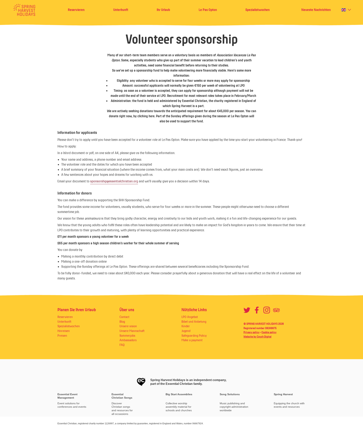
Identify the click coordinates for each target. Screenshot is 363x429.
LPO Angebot (190, 317)
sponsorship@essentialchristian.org (114, 181)
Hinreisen (63, 331)
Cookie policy (268, 332)
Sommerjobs (127, 335)
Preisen (62, 335)
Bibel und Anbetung (194, 321)
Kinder (186, 326)
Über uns (126, 309)
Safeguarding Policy (194, 335)
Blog (122, 321)
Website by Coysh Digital (257, 336)
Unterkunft (120, 10)
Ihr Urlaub (163, 10)
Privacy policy (251, 332)
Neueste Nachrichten (316, 10)
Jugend (186, 331)
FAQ (122, 345)
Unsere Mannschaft (131, 331)
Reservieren (76, 10)
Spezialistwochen (257, 10)
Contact (124, 317)
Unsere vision (128, 326)
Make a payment (192, 340)
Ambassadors (128, 340)
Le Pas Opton (208, 10)
